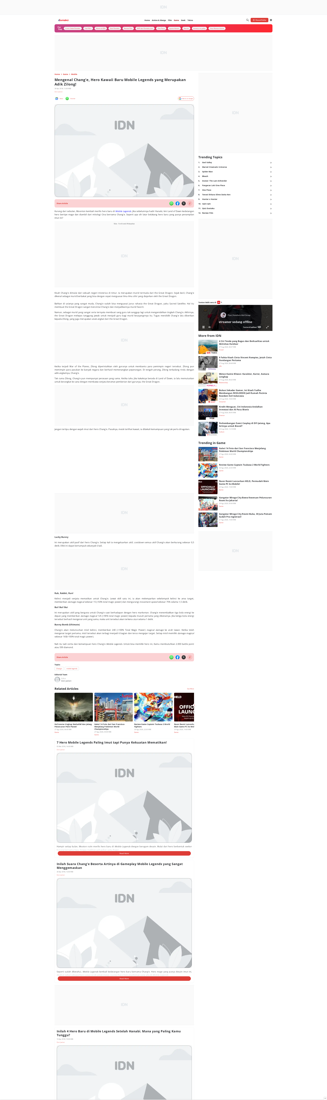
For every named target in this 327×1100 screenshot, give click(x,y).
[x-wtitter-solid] (184, 203)
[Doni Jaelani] (57, 679)
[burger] (270, 20)
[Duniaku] (63, 20)
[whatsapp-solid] (171, 203)
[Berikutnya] (194, 705)
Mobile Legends (123, 211)
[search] (247, 20)
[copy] (190, 203)
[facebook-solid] (178, 203)
